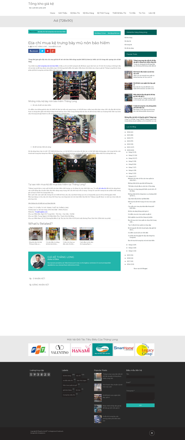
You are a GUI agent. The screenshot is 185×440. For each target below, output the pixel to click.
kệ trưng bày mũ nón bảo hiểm (56, 32)
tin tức (78, 390)
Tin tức (142, 13)
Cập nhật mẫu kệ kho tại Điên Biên (138, 199)
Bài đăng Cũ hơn (100, 33)
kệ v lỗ (78, 375)
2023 (129, 141)
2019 (129, 255)
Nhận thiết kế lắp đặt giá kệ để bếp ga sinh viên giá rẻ (144, 95)
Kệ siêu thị (75, 13)
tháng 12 (131, 152)
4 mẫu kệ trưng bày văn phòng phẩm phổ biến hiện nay (111, 418)
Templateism (41, 433)
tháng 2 (131, 248)
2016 (129, 264)
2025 (129, 135)
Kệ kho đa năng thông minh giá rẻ (138, 211)
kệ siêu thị (41, 32)
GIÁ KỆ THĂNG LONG (39, 46)
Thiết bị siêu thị (119, 13)
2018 (129, 258)
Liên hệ (152, 13)
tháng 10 (131, 158)
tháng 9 (131, 161)
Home (52, 13)
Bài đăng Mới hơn (114, 33)
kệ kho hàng (67, 375)
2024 (129, 138)
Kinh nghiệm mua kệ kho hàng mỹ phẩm (140, 217)
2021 (129, 147)
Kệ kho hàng (88, 13)
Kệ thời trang (103, 13)
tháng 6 (131, 170)
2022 (129, 144)
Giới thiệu (62, 13)
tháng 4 (131, 176)
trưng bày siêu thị (69, 395)
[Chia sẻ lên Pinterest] (47, 51)
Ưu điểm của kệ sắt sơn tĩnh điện (138, 233)
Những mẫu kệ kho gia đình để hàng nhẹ (140, 183)
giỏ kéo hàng (67, 390)
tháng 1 (131, 251)
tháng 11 (131, 155)
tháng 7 (131, 167)
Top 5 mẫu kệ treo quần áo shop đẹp (139, 225)
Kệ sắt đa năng (129, 48)
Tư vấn (132, 13)
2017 (129, 261)
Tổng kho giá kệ (41, 4)
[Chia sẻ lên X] (42, 51)
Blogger (145, 268)
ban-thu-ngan (81, 380)
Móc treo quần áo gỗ (70, 385)
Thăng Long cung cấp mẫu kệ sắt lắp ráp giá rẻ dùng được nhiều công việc (144, 61)
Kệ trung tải (128, 44)
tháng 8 (131, 164)
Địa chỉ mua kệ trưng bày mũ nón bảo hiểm (141, 240)
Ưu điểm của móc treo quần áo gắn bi (139, 214)
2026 (129, 132)
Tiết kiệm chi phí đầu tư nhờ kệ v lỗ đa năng (141, 186)
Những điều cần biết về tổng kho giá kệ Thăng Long (140, 117)
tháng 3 (131, 245)
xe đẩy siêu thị (68, 380)
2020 (129, 150)
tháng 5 (131, 173)
